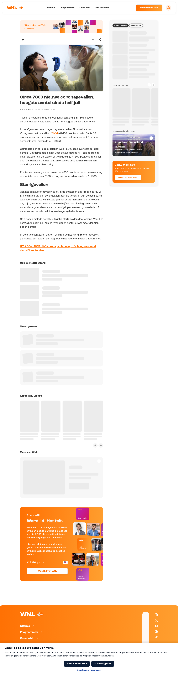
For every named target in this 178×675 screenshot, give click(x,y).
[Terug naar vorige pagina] (23, 39)
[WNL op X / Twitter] (156, 620)
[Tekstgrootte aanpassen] (93, 39)
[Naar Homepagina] (15, 7)
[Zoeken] (130, 8)
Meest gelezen (120, 25)
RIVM (55, 133)
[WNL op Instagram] (156, 614)
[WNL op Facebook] (156, 626)
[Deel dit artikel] (100, 39)
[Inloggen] (168, 8)
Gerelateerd (136, 25)
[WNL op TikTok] (156, 637)
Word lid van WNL (149, 8)
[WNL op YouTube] (156, 631)
